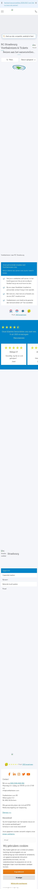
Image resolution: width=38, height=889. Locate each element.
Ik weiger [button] (19, 877)
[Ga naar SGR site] (9, 311)
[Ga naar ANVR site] (16, 311)
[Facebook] (9, 774)
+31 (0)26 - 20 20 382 (35, 11)
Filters (11, 60)
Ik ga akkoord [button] (19, 872)
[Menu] (3, 11)
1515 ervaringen (21, 315)
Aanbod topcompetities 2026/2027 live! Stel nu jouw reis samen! (19, 4)
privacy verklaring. (9, 834)
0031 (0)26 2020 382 (17, 783)
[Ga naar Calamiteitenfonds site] (22, 311)
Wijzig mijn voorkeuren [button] (19, 883)
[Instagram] (19, 774)
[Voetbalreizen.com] (19, 11)
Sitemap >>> (7, 812)
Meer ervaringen (19, 338)
